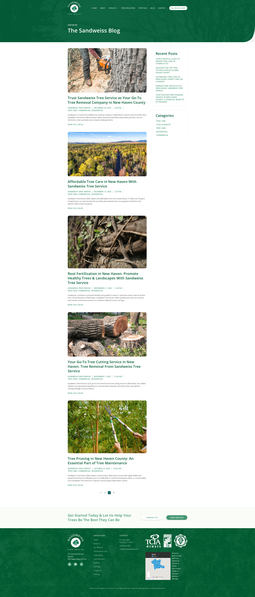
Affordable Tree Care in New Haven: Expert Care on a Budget (169, 79)
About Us (97, 544)
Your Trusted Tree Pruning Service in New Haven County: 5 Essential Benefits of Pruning (170, 98)
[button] (117, 8)
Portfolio (142, 8)
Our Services (98, 547)
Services (112, 8)
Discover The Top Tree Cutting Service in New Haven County (167, 70)
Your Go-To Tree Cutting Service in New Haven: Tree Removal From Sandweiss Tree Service (104, 366)
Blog (153, 8)
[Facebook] (75, 564)
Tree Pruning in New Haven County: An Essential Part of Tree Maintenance (101, 460)
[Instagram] (81, 564)
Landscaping (98, 555)
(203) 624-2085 (125, 546)
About (103, 8)
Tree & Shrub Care (100, 551)
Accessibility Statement (157, 588)
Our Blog (97, 566)
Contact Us (98, 570)
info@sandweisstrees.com (129, 549)
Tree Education (128, 8)
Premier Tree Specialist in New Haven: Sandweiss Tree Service (169, 88)
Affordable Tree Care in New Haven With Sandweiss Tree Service (102, 183)
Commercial (84, 110)
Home (94, 8)
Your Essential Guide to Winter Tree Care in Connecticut (168, 61)
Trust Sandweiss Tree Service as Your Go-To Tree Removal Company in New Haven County (106, 100)
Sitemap (97, 574)
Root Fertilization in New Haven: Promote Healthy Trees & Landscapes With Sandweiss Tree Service (105, 278)
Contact (162, 8)
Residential (97, 110)
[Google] (69, 564)
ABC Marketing (143, 588)
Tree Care (72, 110)
